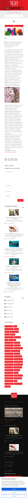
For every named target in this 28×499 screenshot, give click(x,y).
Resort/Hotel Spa (9, 337)
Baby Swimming (8, 326)
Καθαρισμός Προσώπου (9, 370)
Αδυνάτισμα (16, 342)
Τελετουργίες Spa (9, 46)
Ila (5, 38)
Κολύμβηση (16, 370)
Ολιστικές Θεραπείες (14, 45)
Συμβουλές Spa (17, 378)
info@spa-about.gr (11, 473)
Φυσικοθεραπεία (9, 383)
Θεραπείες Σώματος (18, 364)
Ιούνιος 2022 (9, 306)
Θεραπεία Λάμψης (18, 361)
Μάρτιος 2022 (9, 316)
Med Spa (13, 334)
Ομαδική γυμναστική (18, 375)
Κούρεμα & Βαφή (9, 372)
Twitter (9, 159)
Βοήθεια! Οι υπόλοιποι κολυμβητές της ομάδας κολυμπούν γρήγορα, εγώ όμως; (14, 250)
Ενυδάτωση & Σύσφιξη (9, 361)
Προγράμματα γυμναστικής (9, 378)
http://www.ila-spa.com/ (11, 152)
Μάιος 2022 (8, 310)
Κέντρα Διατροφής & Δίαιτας (18, 367)
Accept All (14, 489)
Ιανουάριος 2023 (10, 303)
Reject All (14, 496)
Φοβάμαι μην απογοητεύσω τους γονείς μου (14, 267)
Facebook (6, 159)
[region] (14, 488)
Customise (14, 492)
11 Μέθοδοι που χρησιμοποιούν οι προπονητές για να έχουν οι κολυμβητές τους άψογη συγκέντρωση (14, 284)
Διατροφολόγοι (17, 356)
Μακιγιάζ (16, 372)
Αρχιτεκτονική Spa (9, 348)
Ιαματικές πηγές (8, 367)
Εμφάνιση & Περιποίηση (17, 42)
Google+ (12, 159)
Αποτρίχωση (17, 345)
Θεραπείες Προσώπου (10, 43)
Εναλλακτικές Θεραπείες (18, 359)
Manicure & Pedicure (14, 331)
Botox (15, 326)
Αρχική (9, 12)
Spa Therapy (15, 12)
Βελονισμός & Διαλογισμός (18, 348)
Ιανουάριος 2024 (10, 300)
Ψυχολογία (7, 386)
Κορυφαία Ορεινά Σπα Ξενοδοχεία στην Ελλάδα (14, 218)
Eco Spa (7, 331)
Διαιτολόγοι (17, 353)
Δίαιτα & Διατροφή (9, 353)
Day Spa (16, 329)
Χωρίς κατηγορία (18, 383)
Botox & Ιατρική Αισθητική (9, 329)
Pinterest (16, 159)
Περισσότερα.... (8, 421)
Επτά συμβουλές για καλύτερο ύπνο (14, 233)
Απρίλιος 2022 (9, 313)
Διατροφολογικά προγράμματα (9, 356)
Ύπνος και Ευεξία (9, 342)
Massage (7, 334)
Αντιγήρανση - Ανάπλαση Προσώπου (9, 345)
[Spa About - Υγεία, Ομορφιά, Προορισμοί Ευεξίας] (14, 3)
